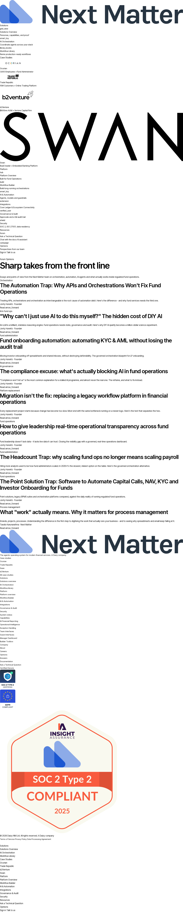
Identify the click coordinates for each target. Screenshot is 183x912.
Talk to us (10, 252)
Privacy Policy (21, 839)
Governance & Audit (8, 608)
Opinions (3, 654)
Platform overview (7, 594)
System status (6, 615)
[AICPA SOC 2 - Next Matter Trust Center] (91, 680)
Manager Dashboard (8, 638)
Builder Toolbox (6, 641)
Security (3, 611)
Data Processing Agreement (39, 839)
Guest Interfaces (7, 635)
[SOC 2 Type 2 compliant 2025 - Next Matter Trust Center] (91, 771)
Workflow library (6, 588)
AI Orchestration (7, 585)
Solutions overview (8, 581)
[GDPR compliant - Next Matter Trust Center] (91, 699)
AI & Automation (7, 601)
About (2, 648)
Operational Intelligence (10, 624)
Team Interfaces (7, 631)
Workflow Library (7, 856)
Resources (4, 230)
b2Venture (4, 571)
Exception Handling (8, 628)
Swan (2, 568)
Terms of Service (7, 839)
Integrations (5, 604)
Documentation (6, 661)
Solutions (4, 25)
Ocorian (3, 561)
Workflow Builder (7, 598)
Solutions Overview (9, 849)
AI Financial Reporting (9, 621)
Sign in (3, 252)
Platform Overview (8, 879)
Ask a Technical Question (10, 665)
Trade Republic (6, 565)
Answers (3, 658)
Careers (3, 651)
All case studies (6, 575)
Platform (3, 169)
